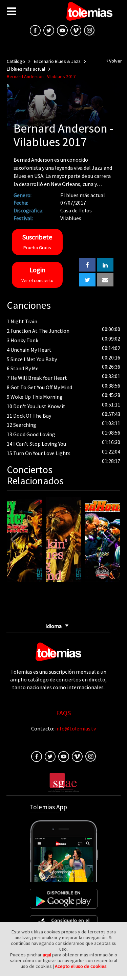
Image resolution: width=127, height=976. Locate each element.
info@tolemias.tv (75, 728)
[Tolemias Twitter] (48, 29)
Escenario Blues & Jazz (57, 61)
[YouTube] (62, 29)
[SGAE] (63, 781)
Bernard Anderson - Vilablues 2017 (41, 76)
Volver (115, 61)
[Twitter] (50, 755)
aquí (47, 955)
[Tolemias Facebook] (35, 29)
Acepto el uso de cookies (81, 966)
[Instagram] (89, 29)
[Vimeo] (75, 29)
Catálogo (16, 61)
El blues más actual (26, 69)
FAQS (63, 712)
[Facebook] (36, 755)
